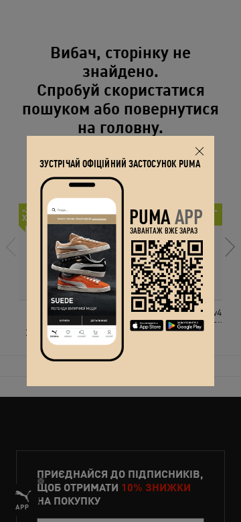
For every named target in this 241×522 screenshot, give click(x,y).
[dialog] (120, 261)
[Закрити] (199, 151)
